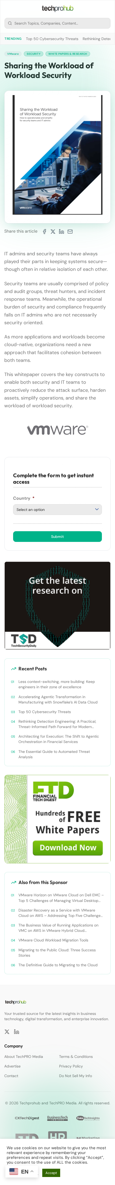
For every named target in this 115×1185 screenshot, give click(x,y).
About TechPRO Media (23, 1056)
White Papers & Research (67, 54)
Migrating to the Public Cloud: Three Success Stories (57, 953)
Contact (11, 1075)
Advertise (12, 1066)
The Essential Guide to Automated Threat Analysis (54, 754)
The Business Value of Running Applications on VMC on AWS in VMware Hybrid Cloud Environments (58, 928)
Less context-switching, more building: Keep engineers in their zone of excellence (56, 684)
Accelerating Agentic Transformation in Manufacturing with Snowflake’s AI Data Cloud (58, 699)
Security (33, 54)
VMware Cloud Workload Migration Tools (53, 940)
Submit (57, 536)
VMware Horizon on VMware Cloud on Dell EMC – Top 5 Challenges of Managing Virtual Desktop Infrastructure (61, 898)
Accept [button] (51, 1173)
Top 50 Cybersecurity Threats (52, 38)
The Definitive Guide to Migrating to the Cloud (58, 965)
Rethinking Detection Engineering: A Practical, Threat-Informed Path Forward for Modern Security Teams (57, 724)
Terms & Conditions (76, 1056)
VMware (13, 54)
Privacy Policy (71, 1066)
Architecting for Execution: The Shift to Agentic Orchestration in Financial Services (58, 739)
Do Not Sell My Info (75, 1075)
